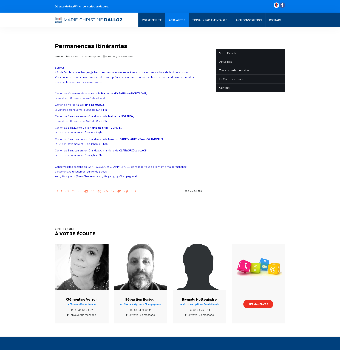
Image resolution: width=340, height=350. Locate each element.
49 (126, 191)
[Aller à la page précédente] (61, 191)
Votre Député (152, 20)
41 (73, 191)
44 (93, 191)
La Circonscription (248, 20)
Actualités (177, 20)
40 (67, 191)
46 (106, 191)
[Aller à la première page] (57, 191)
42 (79, 191)
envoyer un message (83, 314)
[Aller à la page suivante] (131, 191)
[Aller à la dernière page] (135, 191)
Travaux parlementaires (209, 20)
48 (119, 191)
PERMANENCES (258, 304)
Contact (275, 20)
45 (99, 191)
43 (86, 191)
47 (112, 191)
